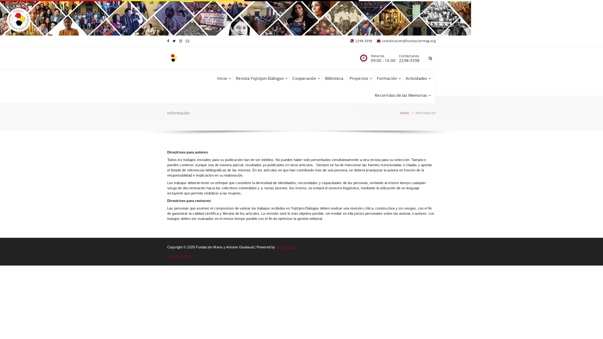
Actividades (416, 78)
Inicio (222, 78)
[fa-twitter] (174, 41)
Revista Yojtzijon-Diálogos (260, 78)
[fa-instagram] (180, 41)
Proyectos (359, 78)
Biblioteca (334, 78)
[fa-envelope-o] (187, 41)
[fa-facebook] (168, 41)
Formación (387, 78)
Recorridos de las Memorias (401, 95)
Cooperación (304, 78)
